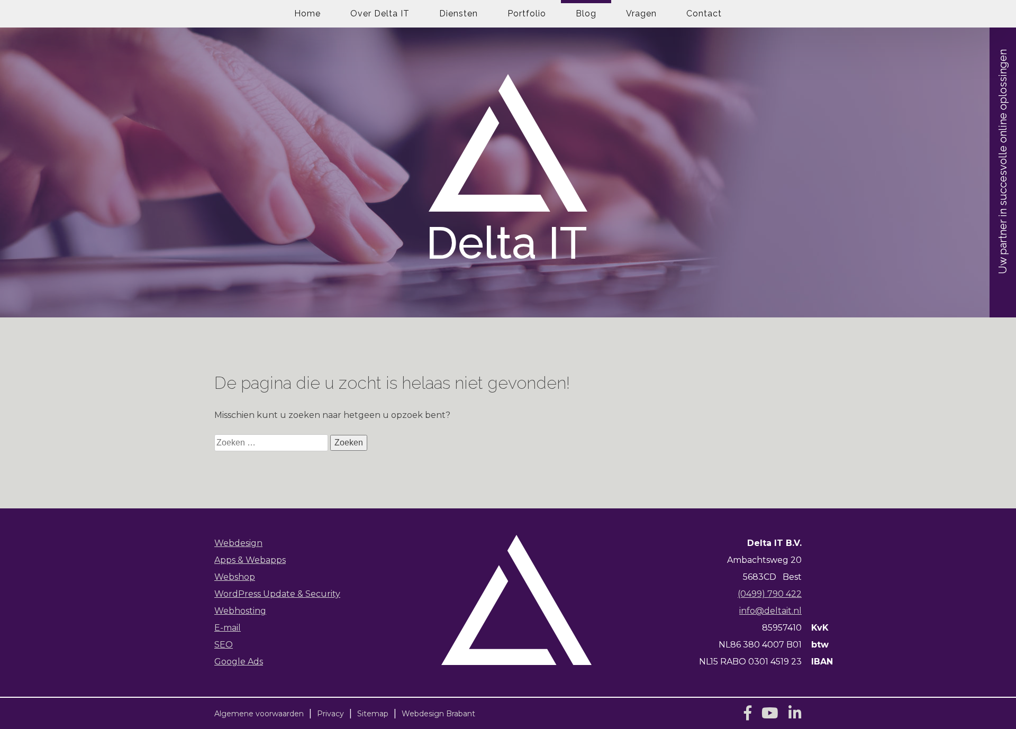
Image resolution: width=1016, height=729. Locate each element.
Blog (586, 13)
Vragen (641, 13)
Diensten (458, 13)
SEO (223, 645)
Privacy (330, 713)
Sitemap (372, 713)
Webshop (234, 577)
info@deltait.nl (770, 611)
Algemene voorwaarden (259, 713)
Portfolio (526, 13)
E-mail (227, 628)
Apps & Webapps (250, 560)
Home (307, 13)
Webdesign (238, 543)
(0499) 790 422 (770, 594)
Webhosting (240, 611)
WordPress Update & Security (277, 594)
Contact (704, 13)
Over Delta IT (380, 13)
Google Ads (238, 662)
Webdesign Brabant (438, 713)
